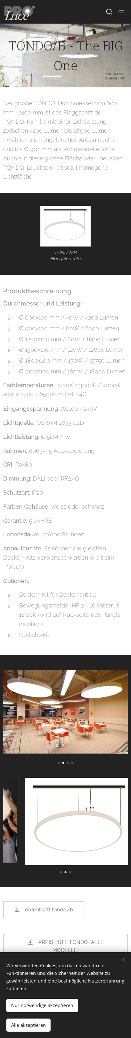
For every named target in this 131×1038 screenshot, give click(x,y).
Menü (121, 11)
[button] (108, 12)
